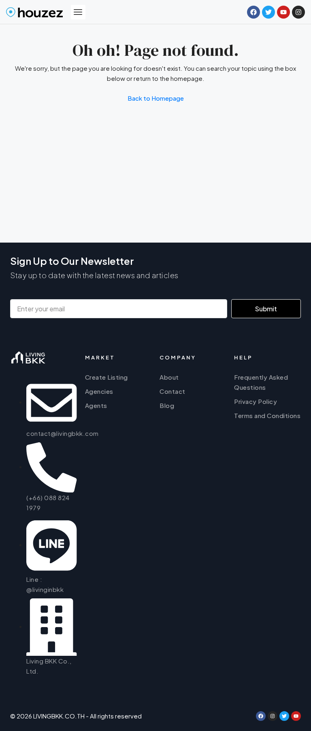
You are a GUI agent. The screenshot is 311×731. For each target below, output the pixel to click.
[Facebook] (261, 716)
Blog (167, 405)
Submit (266, 308)
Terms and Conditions (267, 415)
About (169, 377)
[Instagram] (272, 716)
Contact (172, 391)
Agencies (99, 391)
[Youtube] (296, 716)
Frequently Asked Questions (261, 382)
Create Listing (106, 377)
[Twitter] (284, 716)
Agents (96, 405)
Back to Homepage (156, 98)
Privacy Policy (255, 401)
